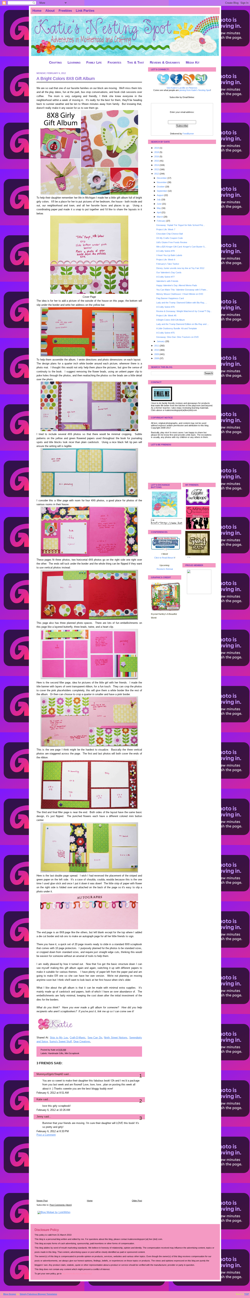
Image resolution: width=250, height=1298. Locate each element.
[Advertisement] (66, 1170)
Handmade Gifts (55, 1053)
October (161, 186)
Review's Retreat (165, 569)
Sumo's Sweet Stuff (60, 1041)
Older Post (137, 1200)
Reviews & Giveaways (165, 62)
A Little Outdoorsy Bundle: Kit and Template (176, 328)
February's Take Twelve (167, 264)
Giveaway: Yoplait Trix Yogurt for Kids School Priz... (180, 225)
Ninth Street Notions (115, 1037)
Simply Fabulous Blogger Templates (38, 1294)
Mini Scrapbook (72, 1053)
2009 (157, 354)
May (159, 208)
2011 (157, 345)
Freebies (65, 11)
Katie (39, 1099)
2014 (157, 165)
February (161, 221)
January (161, 341)
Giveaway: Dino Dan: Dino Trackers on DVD (177, 337)
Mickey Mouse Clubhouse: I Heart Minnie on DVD (179, 294)
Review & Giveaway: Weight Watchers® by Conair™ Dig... (184, 311)
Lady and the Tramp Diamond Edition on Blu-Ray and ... (182, 324)
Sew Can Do (95, 1037)
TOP (246, 1294)
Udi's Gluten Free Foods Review (171, 242)
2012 (157, 174)
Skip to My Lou (59, 1037)
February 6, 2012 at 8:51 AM (53, 1092)
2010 (157, 350)
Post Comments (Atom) (61, 1205)
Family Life (94, 62)
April (159, 212)
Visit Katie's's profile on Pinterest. (182, 88)
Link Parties (85, 11)
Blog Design (9, 1294)
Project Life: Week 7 (165, 229)
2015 (157, 161)
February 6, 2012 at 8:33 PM (53, 1131)
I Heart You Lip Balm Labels (169, 255)
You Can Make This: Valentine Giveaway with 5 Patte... (182, 290)
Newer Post (42, 1200)
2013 (157, 169)
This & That (135, 62)
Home (36, 11)
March (160, 217)
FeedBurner (188, 133)
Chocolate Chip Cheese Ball (169, 234)
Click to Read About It (164, 557)
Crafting (55, 62)
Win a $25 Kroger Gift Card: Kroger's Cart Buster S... (181, 246)
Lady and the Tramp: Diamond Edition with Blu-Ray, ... (181, 302)
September (162, 191)
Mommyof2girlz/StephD (50, 1074)
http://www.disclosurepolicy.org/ (77, 1273)
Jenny (40, 1116)
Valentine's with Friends (167, 281)
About (50, 11)
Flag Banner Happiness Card (170, 298)
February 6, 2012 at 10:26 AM (53, 1110)
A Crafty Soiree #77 (165, 277)
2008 (157, 358)
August (160, 195)
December (162, 178)
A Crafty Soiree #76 (165, 307)
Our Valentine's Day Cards (168, 272)
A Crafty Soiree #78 (165, 251)
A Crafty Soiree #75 (165, 333)
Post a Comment (46, 1135)
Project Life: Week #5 (166, 315)
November (162, 182)
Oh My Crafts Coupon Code (169, 238)
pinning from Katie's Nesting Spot (194, 90)
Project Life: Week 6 (165, 259)
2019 (157, 148)
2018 (157, 152)
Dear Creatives (81, 1041)
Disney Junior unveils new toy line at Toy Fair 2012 (180, 268)
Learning (74, 62)
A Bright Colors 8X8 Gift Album (66, 78)
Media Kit (192, 62)
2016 (157, 156)
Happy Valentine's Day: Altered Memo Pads (176, 285)
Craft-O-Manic (78, 1037)
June (159, 204)
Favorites (114, 62)
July (159, 199)
